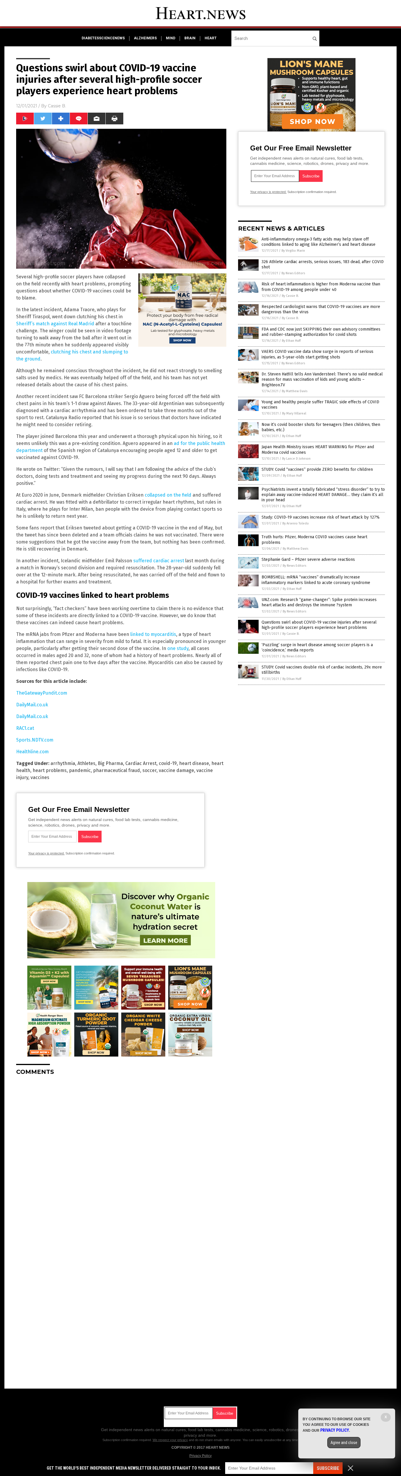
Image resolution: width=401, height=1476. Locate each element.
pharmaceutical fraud (116, 770)
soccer (149, 770)
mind (170, 38)
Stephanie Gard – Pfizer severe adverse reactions (308, 559)
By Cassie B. (290, 296)
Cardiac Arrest (140, 763)
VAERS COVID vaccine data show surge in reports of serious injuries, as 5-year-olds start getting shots (317, 354)
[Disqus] (121, 1153)
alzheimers (145, 38)
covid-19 (168, 763)
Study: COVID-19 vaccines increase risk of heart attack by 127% (321, 517)
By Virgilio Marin (293, 251)
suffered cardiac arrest (158, 560)
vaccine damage (176, 770)
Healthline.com (32, 751)
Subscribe (328, 1468)
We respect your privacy (170, 1440)
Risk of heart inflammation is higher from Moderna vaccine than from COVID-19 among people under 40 (321, 287)
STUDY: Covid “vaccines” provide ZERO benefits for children (317, 469)
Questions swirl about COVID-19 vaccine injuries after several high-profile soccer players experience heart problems (319, 625)
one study (177, 648)
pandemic (80, 770)
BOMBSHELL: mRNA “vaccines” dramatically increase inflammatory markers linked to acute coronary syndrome (316, 580)
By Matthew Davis (294, 391)
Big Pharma (110, 763)
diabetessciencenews (103, 38)
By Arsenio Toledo (295, 523)
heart (211, 38)
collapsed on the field (168, 495)
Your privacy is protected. (46, 853)
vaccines (40, 777)
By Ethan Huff (291, 341)
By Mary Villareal (294, 413)
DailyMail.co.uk (32, 704)
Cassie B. (57, 106)
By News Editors (293, 273)
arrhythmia (62, 763)
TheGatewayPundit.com (41, 693)
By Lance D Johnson (296, 459)
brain (190, 38)
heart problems (50, 770)
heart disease (194, 763)
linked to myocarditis (153, 634)
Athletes (86, 763)
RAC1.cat (25, 728)
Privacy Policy (200, 1456)
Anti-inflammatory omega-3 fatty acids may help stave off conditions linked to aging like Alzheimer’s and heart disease (318, 242)
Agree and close (344, 1442)
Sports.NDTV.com (34, 740)
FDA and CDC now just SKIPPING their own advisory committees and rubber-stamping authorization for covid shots (321, 332)
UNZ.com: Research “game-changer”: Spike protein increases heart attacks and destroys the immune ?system (319, 602)
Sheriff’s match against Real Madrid (55, 323)
